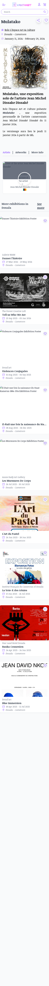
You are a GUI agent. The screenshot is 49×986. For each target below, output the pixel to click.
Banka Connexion (12, 646)
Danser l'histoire (12, 258)
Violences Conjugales (15, 371)
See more (40, 206)
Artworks (20, 152)
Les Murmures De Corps (16, 480)
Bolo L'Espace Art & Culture (20, 29)
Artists (6, 152)
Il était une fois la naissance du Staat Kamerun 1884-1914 (24, 424)
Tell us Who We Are (14, 314)
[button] (37, 20)
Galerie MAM (8, 254)
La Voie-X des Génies (14, 590)
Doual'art (6, 367)
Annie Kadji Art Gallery (13, 477)
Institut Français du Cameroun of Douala (22, 586)
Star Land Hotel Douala (13, 643)
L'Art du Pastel (10, 533)
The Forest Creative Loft (14, 311)
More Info (37, 152)
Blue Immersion (11, 703)
